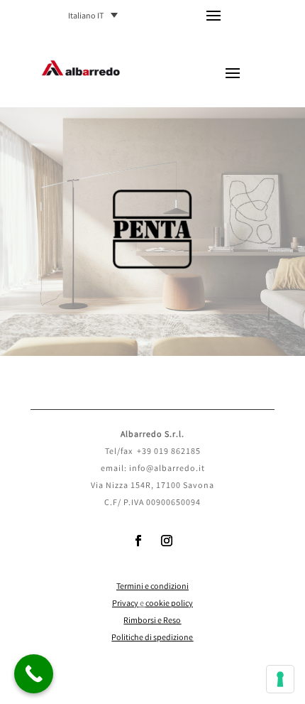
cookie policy (169, 604)
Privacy (125, 604)
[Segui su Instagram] (166, 540)
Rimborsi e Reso (152, 621)
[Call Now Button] (33, 673)
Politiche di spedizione (152, 638)
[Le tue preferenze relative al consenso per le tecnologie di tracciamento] (280, 679)
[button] (96, 16)
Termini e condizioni (152, 587)
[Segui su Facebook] (138, 540)
